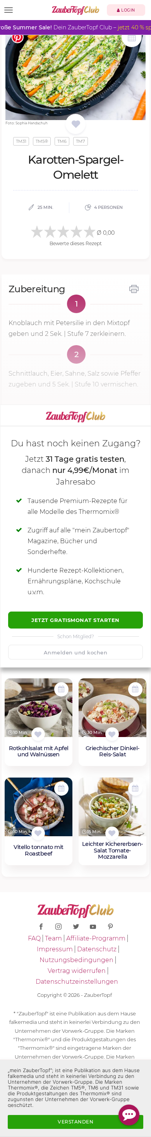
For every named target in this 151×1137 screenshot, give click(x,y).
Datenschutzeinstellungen (77, 981)
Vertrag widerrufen (77, 970)
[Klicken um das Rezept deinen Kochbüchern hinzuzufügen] (38, 734)
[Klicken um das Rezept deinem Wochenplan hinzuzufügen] (61, 689)
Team (53, 938)
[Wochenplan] (132, 38)
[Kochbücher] (75, 124)
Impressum (55, 949)
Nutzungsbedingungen (76, 960)
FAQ (34, 938)
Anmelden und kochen (76, 652)
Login (127, 10)
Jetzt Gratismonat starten (75, 620)
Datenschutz (97, 949)
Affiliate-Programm (95, 938)
